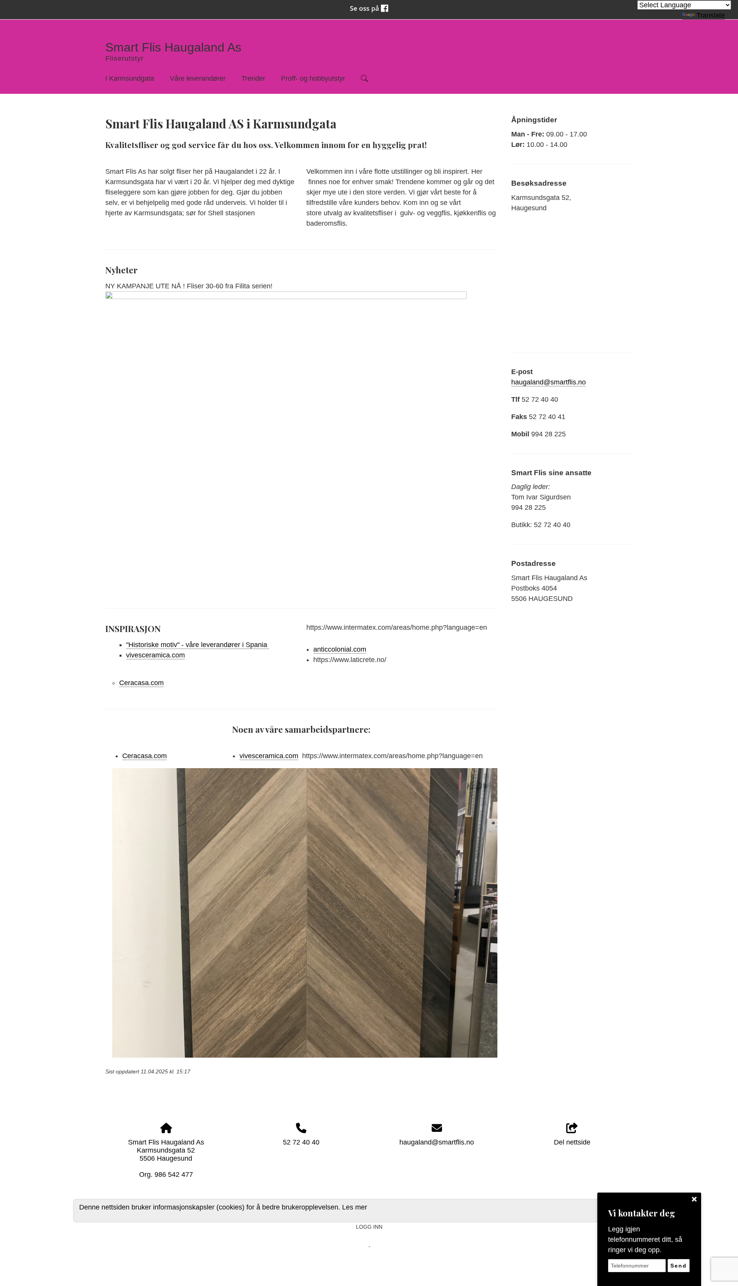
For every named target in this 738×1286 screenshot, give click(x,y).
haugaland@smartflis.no (548, 382)
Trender (253, 78)
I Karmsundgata (129, 78)
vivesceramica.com (155, 655)
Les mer (354, 1207)
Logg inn (369, 1227)
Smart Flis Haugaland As (173, 47)
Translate (710, 15)
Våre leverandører (198, 78)
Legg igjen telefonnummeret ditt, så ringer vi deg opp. (645, 1239)
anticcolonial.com (339, 649)
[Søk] (364, 78)
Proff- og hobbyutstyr (313, 78)
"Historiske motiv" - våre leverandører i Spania (197, 645)
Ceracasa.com (141, 683)
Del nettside (572, 1142)
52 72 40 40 (301, 1142)
